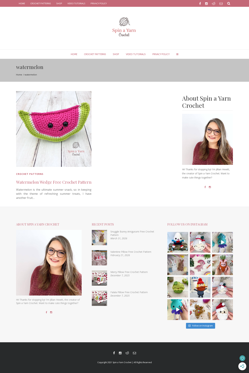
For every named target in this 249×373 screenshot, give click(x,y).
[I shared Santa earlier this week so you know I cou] (200, 242)
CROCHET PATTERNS (40, 3)
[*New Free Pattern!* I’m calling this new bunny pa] (177, 264)
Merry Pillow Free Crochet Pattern (129, 272)
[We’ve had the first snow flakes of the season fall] (200, 309)
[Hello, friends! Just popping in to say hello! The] (222, 242)
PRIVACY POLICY (99, 3)
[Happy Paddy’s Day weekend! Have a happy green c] (177, 287)
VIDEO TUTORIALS (76, 3)
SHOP (59, 3)
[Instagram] (210, 187)
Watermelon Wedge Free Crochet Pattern (53, 182)
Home (19, 74)
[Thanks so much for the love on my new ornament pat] (222, 309)
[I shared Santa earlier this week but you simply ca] (222, 287)
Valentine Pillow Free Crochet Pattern (130, 251)
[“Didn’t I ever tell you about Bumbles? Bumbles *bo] (200, 287)
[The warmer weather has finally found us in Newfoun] (177, 309)
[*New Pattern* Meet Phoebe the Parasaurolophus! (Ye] (200, 264)
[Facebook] (205, 187)
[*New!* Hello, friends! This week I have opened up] (177, 242)
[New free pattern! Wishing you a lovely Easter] (222, 264)
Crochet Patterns (29, 174)
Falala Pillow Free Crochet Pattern (129, 292)
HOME (22, 3)
